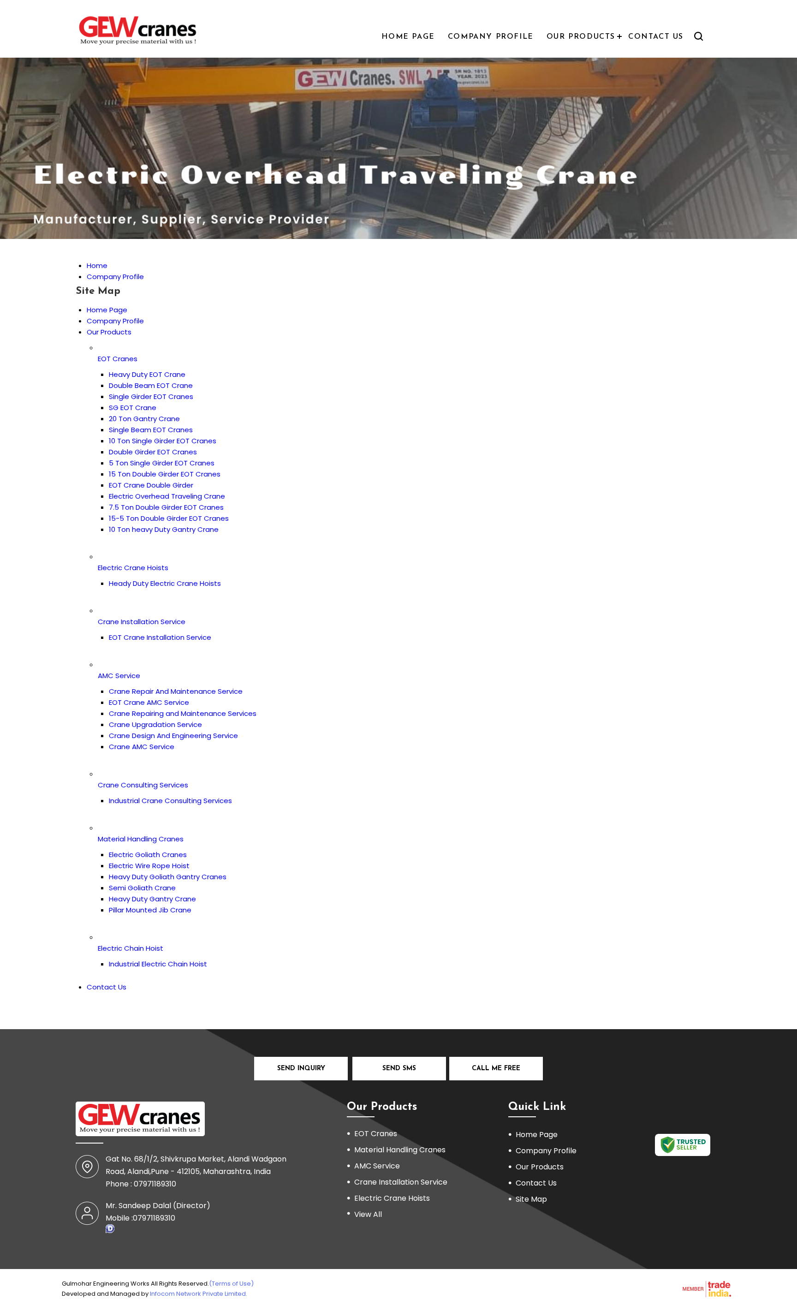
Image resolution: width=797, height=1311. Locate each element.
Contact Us (656, 37)
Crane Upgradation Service (155, 724)
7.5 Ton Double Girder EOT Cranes (166, 507)
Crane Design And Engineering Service (173, 735)
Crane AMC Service (141, 746)
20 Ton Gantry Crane (144, 418)
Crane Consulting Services (143, 785)
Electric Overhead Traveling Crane (167, 496)
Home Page (407, 37)
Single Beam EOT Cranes (151, 430)
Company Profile (491, 37)
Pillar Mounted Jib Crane (150, 910)
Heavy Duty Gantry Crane (152, 899)
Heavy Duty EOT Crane (147, 374)
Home (97, 265)
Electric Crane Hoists (133, 567)
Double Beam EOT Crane (151, 385)
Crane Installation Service (141, 621)
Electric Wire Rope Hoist (149, 865)
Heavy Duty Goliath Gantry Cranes (167, 877)
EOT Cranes (117, 359)
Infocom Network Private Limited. (198, 1293)
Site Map (531, 1199)
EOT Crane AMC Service (149, 702)
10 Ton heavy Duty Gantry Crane (164, 529)
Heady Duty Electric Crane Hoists (165, 583)
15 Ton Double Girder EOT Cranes (164, 474)
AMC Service (119, 675)
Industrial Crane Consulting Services (170, 800)
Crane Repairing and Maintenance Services (182, 713)
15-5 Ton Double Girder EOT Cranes (169, 518)
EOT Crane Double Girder (151, 485)
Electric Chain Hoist (130, 948)
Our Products (581, 37)
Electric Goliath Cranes (148, 854)
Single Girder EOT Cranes (151, 396)
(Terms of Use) (231, 1283)
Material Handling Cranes (141, 839)
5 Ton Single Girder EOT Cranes (161, 463)
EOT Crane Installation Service (160, 637)
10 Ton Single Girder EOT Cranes (162, 441)
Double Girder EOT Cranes (153, 452)
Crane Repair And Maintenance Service (176, 691)
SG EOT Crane (132, 407)
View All (368, 1214)
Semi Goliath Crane (142, 888)
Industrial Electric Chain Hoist (158, 964)
